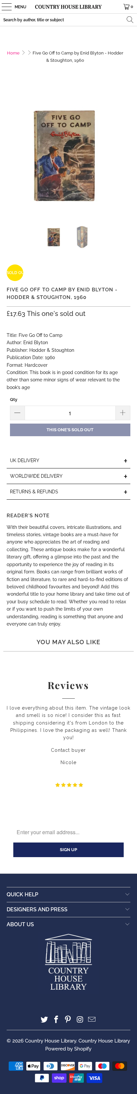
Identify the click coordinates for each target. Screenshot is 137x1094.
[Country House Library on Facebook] (56, 1020)
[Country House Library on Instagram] (80, 1020)
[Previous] (11, 152)
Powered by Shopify (68, 1049)
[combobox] (68, 19)
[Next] (125, 152)
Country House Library (50, 1041)
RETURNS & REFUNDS (68, 492)
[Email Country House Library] (92, 1020)
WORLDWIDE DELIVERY (68, 476)
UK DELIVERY (68, 461)
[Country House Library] (68, 6)
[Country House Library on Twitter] (45, 1020)
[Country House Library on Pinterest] (68, 1020)
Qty (13, 399)
